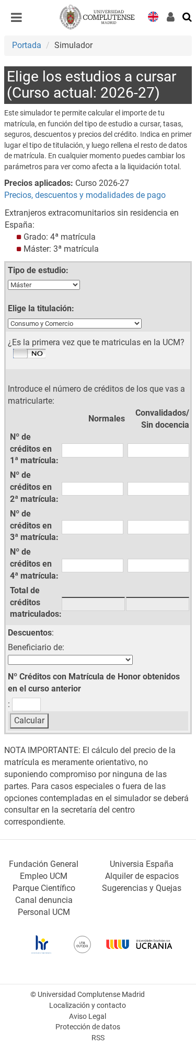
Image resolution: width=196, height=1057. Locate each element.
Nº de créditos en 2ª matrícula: (34, 487)
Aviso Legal (87, 1016)
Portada (26, 45)
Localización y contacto (87, 1005)
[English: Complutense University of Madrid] (153, 15)
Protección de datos (87, 1027)
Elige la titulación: (41, 308)
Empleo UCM (43, 876)
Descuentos (30, 633)
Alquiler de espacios (142, 876)
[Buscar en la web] (187, 16)
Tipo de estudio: (38, 270)
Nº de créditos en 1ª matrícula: (34, 449)
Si (29, 354)
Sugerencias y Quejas (141, 888)
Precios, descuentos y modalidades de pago (85, 195)
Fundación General (43, 864)
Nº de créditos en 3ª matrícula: (34, 526)
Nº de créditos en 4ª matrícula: (34, 564)
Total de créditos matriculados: (36, 602)
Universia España (142, 864)
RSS (98, 1037)
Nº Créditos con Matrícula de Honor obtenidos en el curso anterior (94, 683)
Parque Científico (44, 888)
